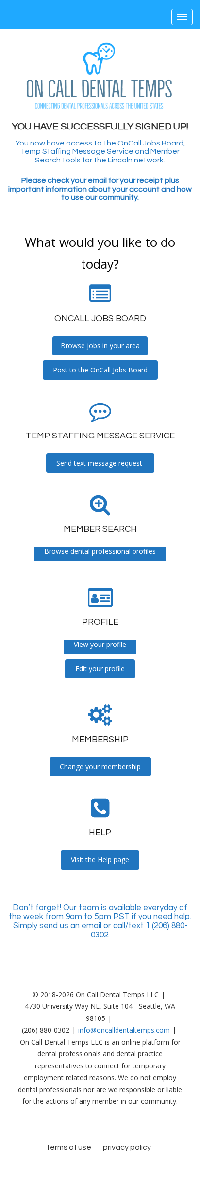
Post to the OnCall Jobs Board (100, 369)
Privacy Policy (127, 1147)
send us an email (70, 925)
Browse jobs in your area (100, 345)
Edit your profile (100, 668)
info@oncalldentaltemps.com (124, 1029)
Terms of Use (69, 1147)
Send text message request (100, 463)
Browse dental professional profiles (100, 551)
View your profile (100, 644)
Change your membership (100, 766)
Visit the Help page (100, 859)
